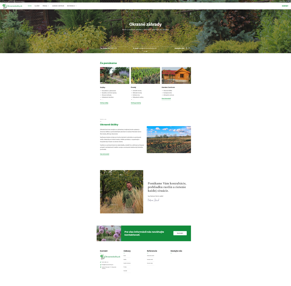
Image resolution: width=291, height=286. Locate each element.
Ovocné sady (150, 263)
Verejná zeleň (150, 259)
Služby (37, 6)
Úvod (30, 6)
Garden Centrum (58, 6)
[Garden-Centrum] (176, 75)
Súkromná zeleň (150, 255)
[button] (2, 26)
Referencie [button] (71, 6)
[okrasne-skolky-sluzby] (114, 75)
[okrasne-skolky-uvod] (169, 139)
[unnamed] (110, 256)
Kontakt (125, 270)
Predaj (45, 6)
